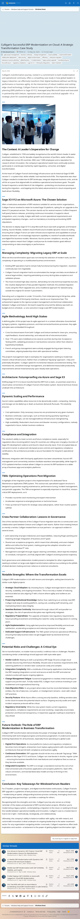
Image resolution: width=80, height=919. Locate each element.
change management (40, 55)
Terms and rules (40, 912)
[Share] (73, 71)
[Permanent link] (60, 149)
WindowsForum (8, 52)
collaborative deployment (9, 57)
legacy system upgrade (49, 60)
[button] (24, 912)
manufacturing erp (63, 60)
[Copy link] (77, 71)
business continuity (26, 55)
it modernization (36, 60)
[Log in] (66, 3)
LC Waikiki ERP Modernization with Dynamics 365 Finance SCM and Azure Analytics (25, 860)
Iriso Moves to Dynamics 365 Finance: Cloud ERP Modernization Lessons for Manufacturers (24, 852)
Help (58, 912)
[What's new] (74, 3)
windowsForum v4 (17, 912)
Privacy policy (51, 912)
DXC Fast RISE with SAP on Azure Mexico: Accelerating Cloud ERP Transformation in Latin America (27, 885)
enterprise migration (56, 57)
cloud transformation (65, 55)
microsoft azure (6, 63)
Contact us (30, 912)
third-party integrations (43, 63)
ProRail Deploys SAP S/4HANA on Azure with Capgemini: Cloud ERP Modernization (23, 877)
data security (22, 57)
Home (64, 912)
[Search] (78, 3)
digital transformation (34, 57)
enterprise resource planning (10, 60)
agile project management (11, 55)
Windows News (32, 855)
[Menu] (2, 3)
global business (25, 60)
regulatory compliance (19, 63)
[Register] (70, 3)
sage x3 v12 (31, 63)
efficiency (45, 57)
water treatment (56, 63)
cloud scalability (52, 55)
